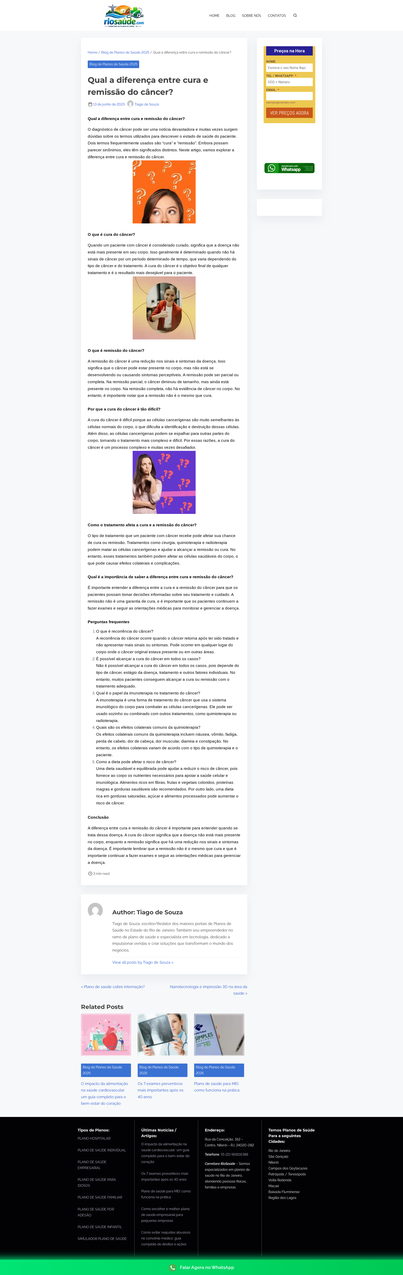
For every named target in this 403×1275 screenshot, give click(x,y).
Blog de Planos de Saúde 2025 (125, 52)
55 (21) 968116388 (234, 1154)
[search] (295, 16)
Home (92, 52)
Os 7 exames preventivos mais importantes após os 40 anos (160, 1090)
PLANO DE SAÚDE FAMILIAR (100, 1197)
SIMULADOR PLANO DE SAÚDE (102, 1239)
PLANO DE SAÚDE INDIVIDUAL (102, 1150)
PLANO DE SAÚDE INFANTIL (100, 1227)
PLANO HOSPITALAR (94, 1138)
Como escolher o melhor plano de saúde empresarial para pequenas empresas (165, 1215)
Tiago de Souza (147, 104)
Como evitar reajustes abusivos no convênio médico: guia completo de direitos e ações (165, 1238)
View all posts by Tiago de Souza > (142, 962)
